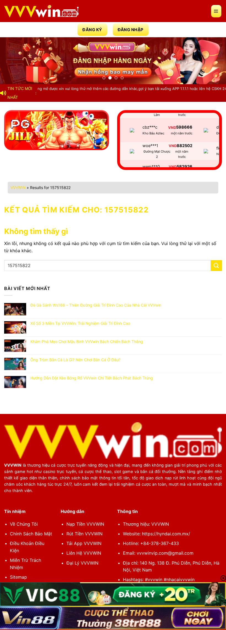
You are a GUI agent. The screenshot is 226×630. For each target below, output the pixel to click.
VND (172, 119)
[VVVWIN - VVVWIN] (41, 11)
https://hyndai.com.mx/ (166, 533)
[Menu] (216, 11)
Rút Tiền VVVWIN (84, 533)
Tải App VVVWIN (83, 543)
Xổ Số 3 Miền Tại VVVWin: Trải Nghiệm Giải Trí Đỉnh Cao (80, 323)
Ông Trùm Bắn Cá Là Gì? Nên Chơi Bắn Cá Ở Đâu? (75, 360)
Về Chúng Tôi (24, 524)
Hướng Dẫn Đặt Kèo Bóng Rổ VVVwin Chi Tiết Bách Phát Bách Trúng (91, 378)
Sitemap (18, 577)
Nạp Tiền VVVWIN (85, 524)
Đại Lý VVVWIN (82, 563)
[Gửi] (216, 265)
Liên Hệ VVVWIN (83, 553)
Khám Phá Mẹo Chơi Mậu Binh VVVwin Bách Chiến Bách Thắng (86, 341)
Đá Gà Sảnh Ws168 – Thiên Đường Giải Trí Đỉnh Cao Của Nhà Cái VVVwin (95, 305)
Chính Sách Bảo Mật (31, 533)
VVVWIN (18, 187)
